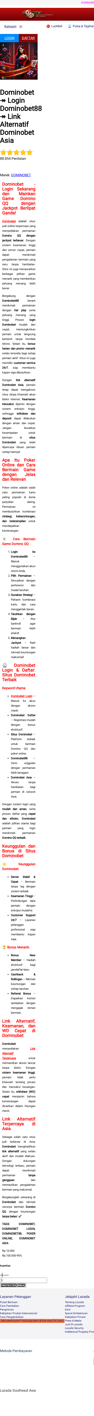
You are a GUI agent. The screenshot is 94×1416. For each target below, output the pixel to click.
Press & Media (73, 1320)
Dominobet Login (21, 696)
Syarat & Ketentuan (76, 1313)
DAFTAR (28, 38)
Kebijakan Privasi (75, 1317)
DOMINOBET (21, 175)
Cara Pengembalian (12, 1317)
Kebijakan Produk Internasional (18, 1313)
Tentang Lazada (74, 1302)
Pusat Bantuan (9, 1302)
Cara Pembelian (9, 1305)
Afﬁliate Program (75, 1305)
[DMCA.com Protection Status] (13, 1286)
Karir (68, 1309)
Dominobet (9, 221)
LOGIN (9, 38)
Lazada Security (74, 1328)
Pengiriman (7, 1309)
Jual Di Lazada (74, 1324)
